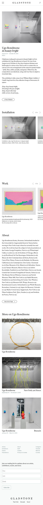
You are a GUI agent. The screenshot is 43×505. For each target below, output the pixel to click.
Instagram (38, 446)
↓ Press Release (8, 99)
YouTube (38, 448)
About (19, 446)
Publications (5, 452)
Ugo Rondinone (11, 48)
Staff (18, 448)
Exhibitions (5, 448)
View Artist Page (9, 301)
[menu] (3, 3)
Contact (38, 452)
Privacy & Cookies (22, 452)
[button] (33, 112)
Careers (19, 450)
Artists (4, 446)
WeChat (38, 450)
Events (4, 450)
